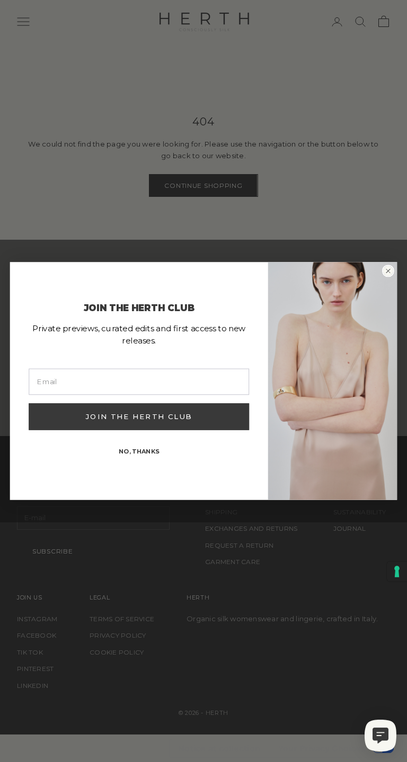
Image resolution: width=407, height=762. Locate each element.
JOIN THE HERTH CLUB (139, 416)
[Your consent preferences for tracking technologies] (397, 571)
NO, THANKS (139, 451)
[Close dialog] (388, 271)
